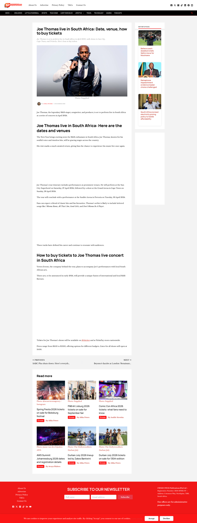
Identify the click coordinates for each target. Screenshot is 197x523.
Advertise (44, 5)
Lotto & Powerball (32, 13)
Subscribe (125, 497)
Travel (89, 13)
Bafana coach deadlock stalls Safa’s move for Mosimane (147, 52)
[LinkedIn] (185, 5)
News (7, 13)
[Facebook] (171, 5)
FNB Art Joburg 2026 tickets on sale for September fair (78, 410)
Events (40, 421)
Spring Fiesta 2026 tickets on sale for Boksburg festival (51, 413)
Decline (166, 518)
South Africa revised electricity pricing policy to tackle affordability (149, 115)
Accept (151, 518)
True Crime (54, 13)
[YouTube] (192, 5)
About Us (33, 5)
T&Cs (70, 5)
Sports (44, 13)
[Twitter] (175, 5)
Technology (98, 13)
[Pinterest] (189, 5)
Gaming (109, 13)
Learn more (136, 518)
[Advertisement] (82, 166)
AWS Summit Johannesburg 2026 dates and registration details (51, 459)
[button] (10, 13)
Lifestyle (78, 13)
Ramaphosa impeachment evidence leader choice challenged (149, 83)
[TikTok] (182, 5)
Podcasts (118, 13)
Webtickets (86, 340)
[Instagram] (178, 5)
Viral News (18, 13)
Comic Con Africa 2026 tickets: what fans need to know (113, 410)
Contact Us (81, 5)
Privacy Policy (58, 5)
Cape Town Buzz (67, 13)
